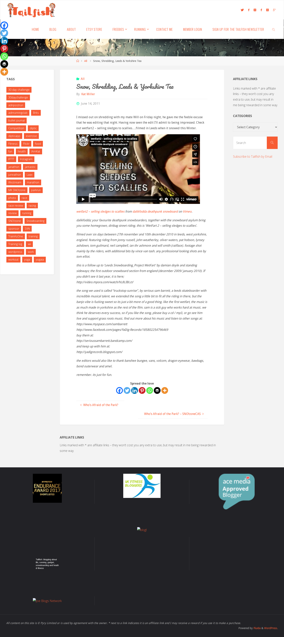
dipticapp (14, 136)
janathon (13, 167)
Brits (36, 113)
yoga (27, 259)
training (33, 236)
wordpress (15, 252)
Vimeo (187, 211)
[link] (273, 29)
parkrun (36, 190)
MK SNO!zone (17, 190)
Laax (29, 174)
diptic (33, 128)
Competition (16, 128)
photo (12, 198)
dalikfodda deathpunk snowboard (155, 211)
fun (10, 151)
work (31, 252)
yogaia (40, 259)
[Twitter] (127, 390)
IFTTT (11, 159)
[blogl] (142, 529)
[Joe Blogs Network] (47, 600)
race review (15, 205)
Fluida (257, 628)
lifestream (14, 182)
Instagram (26, 159)
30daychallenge (18, 97)
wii (29, 244)
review (12, 213)
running (26, 213)
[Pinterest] (142, 390)
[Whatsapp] (149, 390)
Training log (15, 244)
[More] (164, 390)
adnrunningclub (17, 113)
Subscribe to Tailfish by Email (252, 156)
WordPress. (271, 628)
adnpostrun (15, 105)
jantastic (30, 167)
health (22, 151)
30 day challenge (19, 89)
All (85, 60)
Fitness (13, 143)
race (24, 198)
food (38, 143)
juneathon (14, 174)
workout (13, 259)
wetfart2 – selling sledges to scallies (100, 211)
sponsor (13, 228)
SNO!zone (14, 221)
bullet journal (16, 120)
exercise (31, 136)
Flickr (26, 143)
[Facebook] (119, 390)
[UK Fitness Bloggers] (142, 485)
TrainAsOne (15, 236)
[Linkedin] (134, 390)
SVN (27, 228)
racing (32, 205)
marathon (33, 182)
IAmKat (35, 151)
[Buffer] (157, 390)
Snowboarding (35, 221)
